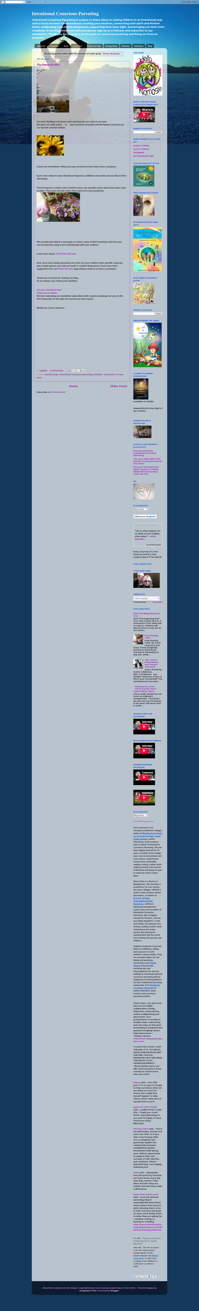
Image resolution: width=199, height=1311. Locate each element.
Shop (65, 46)
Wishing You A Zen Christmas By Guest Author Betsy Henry (144, 689)
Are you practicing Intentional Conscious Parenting (144, 453)
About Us (41, 46)
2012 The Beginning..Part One (146, 614)
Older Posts (118, 386)
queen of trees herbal (145, 1107)
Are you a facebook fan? (49, 290)
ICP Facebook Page (143, 156)
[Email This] (73, 370)
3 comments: (57, 370)
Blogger (115, 1290)
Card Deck (77, 46)
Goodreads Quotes (153, 545)
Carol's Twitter (141, 149)
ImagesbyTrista (87, 1290)
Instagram (138, 152)
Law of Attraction (138, 821)
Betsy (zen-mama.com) (145, 1194)
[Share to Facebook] (81, 370)
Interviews (138, 46)
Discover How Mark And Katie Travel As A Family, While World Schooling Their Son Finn (146, 470)
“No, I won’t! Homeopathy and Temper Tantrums (151, 663)
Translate (157, 602)
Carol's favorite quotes (145, 525)
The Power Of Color (66, 254)
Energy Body (111, 46)
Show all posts (111, 53)
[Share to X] (78, 370)
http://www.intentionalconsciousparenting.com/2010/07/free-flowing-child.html (147, 1227)
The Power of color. (48, 64)
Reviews (125, 46)
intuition (98, 374)
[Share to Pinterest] (83, 370)
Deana (136, 1082)
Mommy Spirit (140, 1129)
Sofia (136, 1172)
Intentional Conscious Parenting (65, 13)
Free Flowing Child (151, 636)
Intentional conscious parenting (76, 374)
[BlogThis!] (75, 370)
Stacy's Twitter (141, 145)
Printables (54, 46)
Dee (134, 1238)
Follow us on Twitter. (47, 293)
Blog (150, 46)
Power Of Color (94, 46)
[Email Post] (68, 370)
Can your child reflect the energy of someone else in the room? (147, 461)
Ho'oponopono (149, 821)
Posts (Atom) (58, 392)
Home (73, 386)
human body (51, 374)
